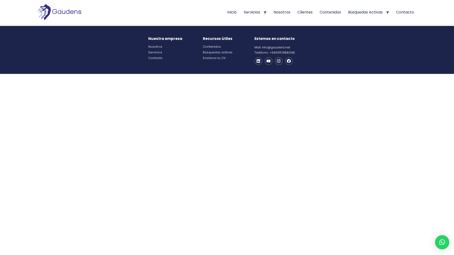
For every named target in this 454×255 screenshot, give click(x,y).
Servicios (252, 12)
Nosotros (282, 12)
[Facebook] (289, 61)
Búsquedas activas (365, 12)
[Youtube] (269, 61)
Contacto (405, 12)
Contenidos (330, 12)
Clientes (305, 12)
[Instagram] (279, 61)
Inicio (232, 12)
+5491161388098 (282, 52)
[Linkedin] (258, 61)
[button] (442, 242)
